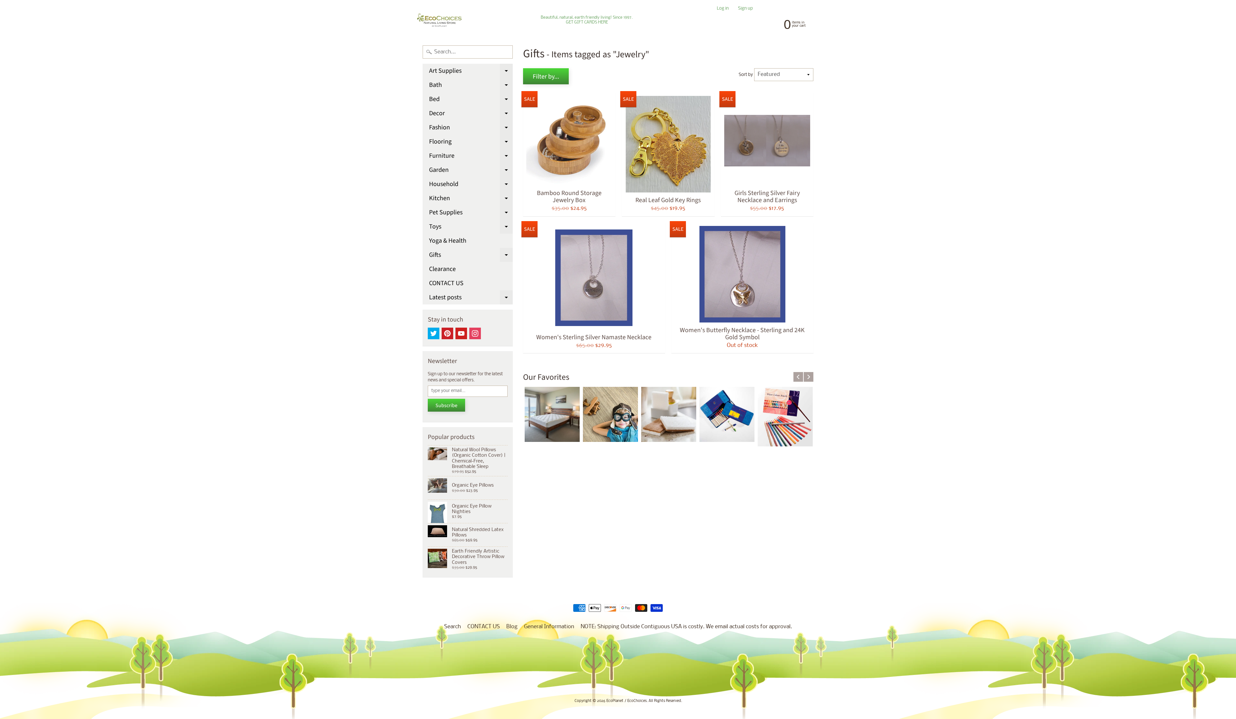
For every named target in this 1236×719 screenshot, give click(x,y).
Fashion (471, 129)
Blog (512, 627)
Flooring (471, 143)
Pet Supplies (471, 213)
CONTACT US (446, 283)
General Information (549, 627)
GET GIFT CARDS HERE (587, 22)
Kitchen (471, 199)
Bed (471, 100)
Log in (723, 9)
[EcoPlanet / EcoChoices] (439, 20)
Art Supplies (471, 72)
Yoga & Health (447, 240)
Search (452, 627)
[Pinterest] (447, 333)
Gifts (471, 256)
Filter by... (546, 76)
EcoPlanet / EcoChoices (626, 701)
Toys (471, 228)
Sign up (745, 9)
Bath (471, 86)
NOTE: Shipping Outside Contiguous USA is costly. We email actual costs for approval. (686, 627)
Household (471, 185)
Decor (471, 114)
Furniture (471, 157)
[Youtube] (461, 333)
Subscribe (446, 405)
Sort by (746, 74)
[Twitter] (433, 333)
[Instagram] (475, 333)
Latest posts (471, 298)
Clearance (442, 269)
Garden (471, 171)
